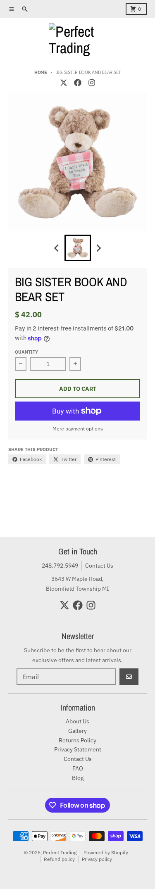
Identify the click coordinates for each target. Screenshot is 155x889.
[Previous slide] (57, 248)
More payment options (77, 428)
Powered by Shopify (105, 852)
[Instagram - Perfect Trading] (91, 82)
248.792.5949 (60, 565)
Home (40, 72)
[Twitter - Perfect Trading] (63, 82)
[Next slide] (98, 248)
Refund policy (59, 859)
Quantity (26, 352)
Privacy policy (97, 859)
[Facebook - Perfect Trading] (77, 82)
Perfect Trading (59, 852)
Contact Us (99, 565)
